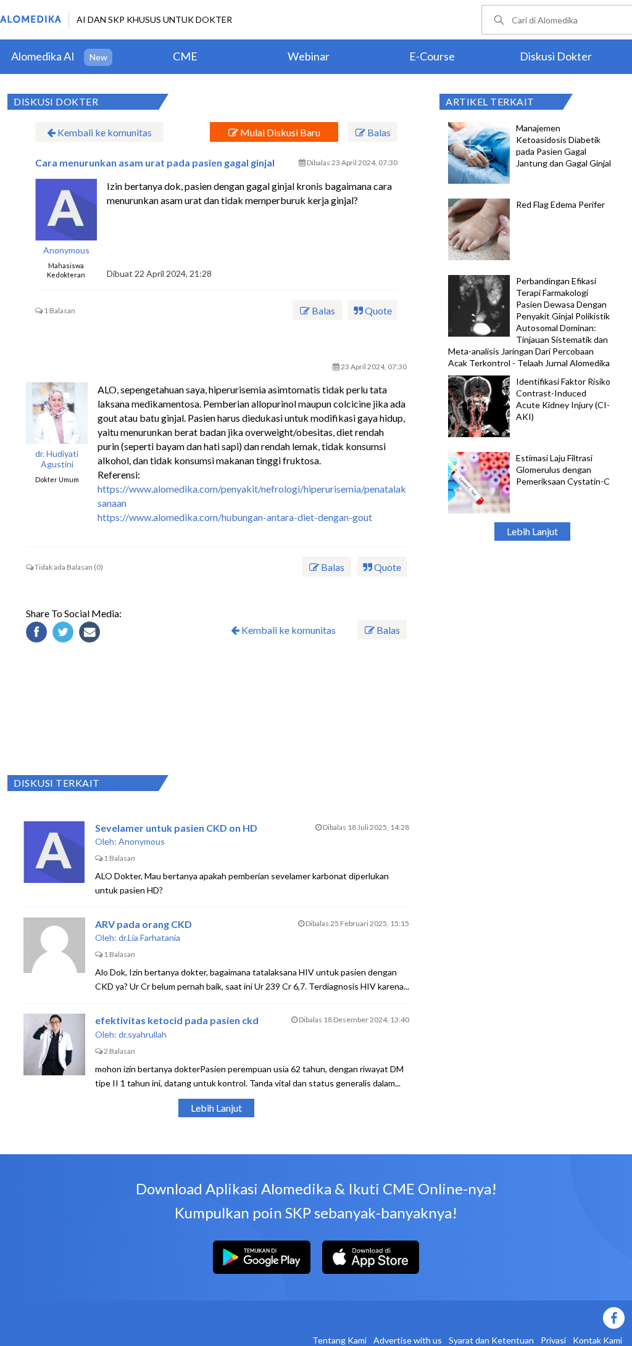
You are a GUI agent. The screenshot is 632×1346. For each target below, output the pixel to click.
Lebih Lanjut (532, 531)
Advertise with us (407, 1340)
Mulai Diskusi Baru (279, 132)
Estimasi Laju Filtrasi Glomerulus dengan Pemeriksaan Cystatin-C (563, 469)
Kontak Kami (597, 1340)
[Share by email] (91, 634)
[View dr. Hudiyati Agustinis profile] (57, 413)
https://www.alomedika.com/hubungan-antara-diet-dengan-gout (235, 517)
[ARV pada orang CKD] (54, 948)
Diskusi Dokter (556, 56)
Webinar (309, 56)
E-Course (432, 56)
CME (185, 56)
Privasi (553, 1340)
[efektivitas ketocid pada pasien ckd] (54, 1044)
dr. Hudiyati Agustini (56, 459)
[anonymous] (66, 209)
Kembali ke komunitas (104, 132)
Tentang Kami (339, 1340)
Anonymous (66, 250)
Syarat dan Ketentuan (491, 1340)
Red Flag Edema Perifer (560, 204)
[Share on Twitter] (64, 634)
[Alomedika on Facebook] (409, 1318)
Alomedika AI (43, 56)
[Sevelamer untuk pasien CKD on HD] (54, 852)
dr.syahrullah (142, 1034)
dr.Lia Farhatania (149, 937)
